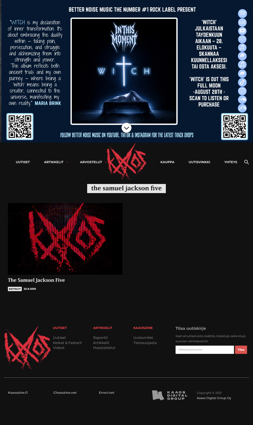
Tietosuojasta (145, 343)
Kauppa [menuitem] (167, 162)
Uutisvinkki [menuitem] (199, 162)
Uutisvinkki (143, 338)
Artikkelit (101, 343)
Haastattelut (104, 348)
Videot (59, 348)
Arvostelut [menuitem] (91, 162)
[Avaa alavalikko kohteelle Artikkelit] (67, 162)
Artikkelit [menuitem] (53, 162)
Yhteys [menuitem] (230, 162)
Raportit (100, 338)
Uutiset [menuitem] (23, 162)
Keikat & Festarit (67, 343)
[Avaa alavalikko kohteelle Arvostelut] (106, 162)
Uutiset (59, 338)
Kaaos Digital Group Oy (214, 398)
